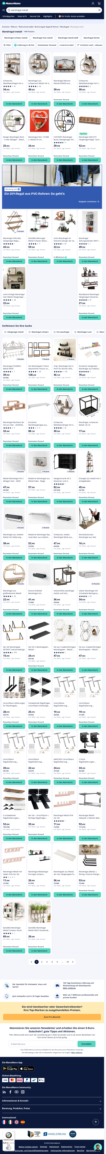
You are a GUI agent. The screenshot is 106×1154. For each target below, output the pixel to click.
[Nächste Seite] (73, 962)
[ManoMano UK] (16, 1122)
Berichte (80, 1150)
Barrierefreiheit (93, 1150)
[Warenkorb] (99, 3)
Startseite (5, 27)
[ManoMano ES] (23, 1122)
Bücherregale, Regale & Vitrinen (47, 27)
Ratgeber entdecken (88, 201)
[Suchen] (9, 10)
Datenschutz (66, 1146)
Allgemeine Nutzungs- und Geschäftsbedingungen (26, 1150)
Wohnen (14, 27)
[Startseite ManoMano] (45, 3)
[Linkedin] (4, 1092)
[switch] (8, 1148)
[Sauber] (99, 10)
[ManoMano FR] (4, 1122)
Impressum (54, 1146)
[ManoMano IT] (10, 1122)
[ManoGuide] (98, 1147)
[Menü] (13, 1132)
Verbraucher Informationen (63, 1150)
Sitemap (43, 1146)
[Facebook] (10, 1092)
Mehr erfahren (76, 1052)
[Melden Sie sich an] (93, 3)
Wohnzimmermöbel (26, 27)
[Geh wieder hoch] (96, 1122)
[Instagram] (23, 1092)
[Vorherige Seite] (31, 962)
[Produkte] (3, 10)
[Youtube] (16, 1092)
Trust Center (79, 1146)
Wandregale (64, 27)
